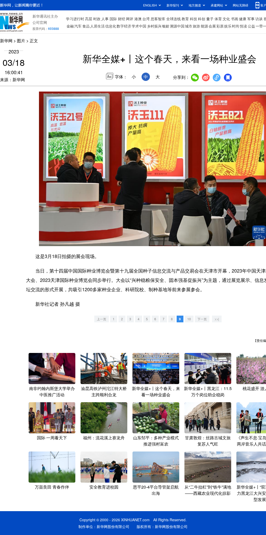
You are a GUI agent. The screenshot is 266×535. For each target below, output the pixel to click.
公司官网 (39, 22)
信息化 (110, 26)
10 (189, 319)
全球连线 (173, 18)
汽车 (78, 26)
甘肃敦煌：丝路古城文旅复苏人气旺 (208, 441)
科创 (201, 18)
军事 (251, 18)
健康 (242, 18)
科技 (193, 18)
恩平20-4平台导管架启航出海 (156, 490)
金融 (70, 26)
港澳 (138, 18)
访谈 (259, 18)
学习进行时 (75, 18)
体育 (218, 18)
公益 (251, 26)
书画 (234, 18)
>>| (217, 319)
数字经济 (124, 26)
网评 (129, 18)
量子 (210, 18)
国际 (113, 18)
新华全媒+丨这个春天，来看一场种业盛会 (156, 391)
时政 (97, 18)
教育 (185, 18)
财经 (121, 18)
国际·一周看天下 (52, 438)
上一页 (101, 319)
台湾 (146, 18)
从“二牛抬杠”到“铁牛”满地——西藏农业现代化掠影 (207, 490)
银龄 (165, 26)
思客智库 (158, 18)
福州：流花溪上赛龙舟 (104, 438)
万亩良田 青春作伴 (52, 487)
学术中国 (139, 26)
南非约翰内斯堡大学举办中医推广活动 (52, 391)
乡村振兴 (154, 26)
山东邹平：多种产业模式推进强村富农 (156, 441)
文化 (226, 18)
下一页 (202, 319)
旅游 (196, 26)
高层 (88, 18)
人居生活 (97, 26)
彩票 (220, 26)
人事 (105, 18)
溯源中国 (177, 26)
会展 (212, 26)
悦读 (243, 26)
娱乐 (227, 26)
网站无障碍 (240, 5)
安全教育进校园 (103, 487)
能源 (204, 26)
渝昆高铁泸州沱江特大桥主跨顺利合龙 (104, 391)
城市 (188, 26)
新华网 (6, 41)
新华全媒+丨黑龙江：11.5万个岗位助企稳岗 (208, 391)
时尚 (235, 26)
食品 (86, 26)
